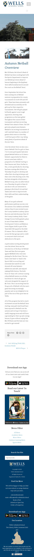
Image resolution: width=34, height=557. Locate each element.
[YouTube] (24, 10)
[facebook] (22, 10)
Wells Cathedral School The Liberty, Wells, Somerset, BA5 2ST (17, 527)
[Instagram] (27, 10)
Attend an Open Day (17, 502)
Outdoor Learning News (17, 440)
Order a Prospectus (17, 505)
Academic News (17, 435)
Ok (12, 554)
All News (17, 432)
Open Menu (29, 4)
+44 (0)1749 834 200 (17, 495)
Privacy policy (18, 554)
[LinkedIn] (30, 10)
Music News (17, 437)
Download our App (17, 512)
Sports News (17, 442)
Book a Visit (17, 500)
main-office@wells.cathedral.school (17, 497)
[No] (32, 551)
